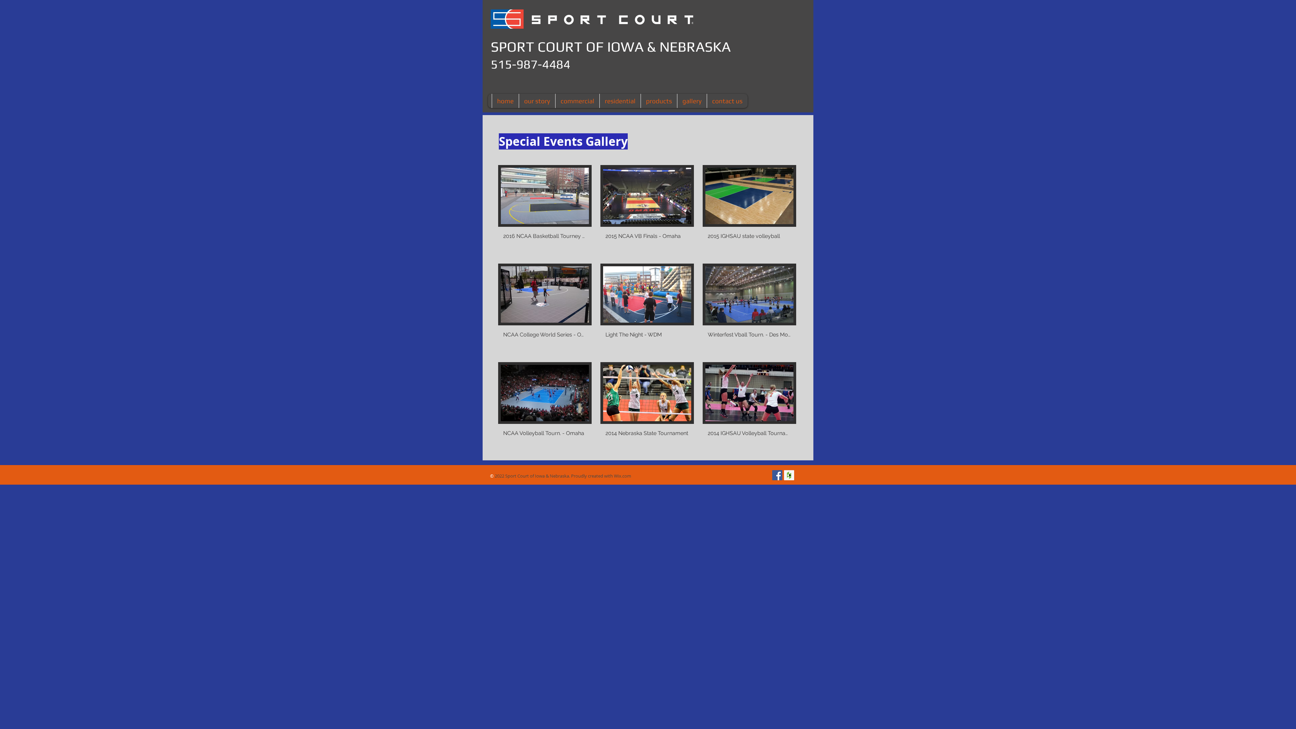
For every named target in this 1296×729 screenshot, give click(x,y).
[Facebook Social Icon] (777, 475)
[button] (545, 210)
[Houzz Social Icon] (789, 475)
